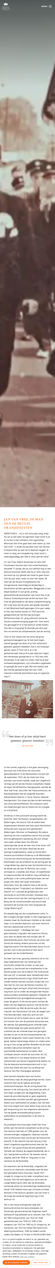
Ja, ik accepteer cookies (16, 1262)
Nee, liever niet (41, 1262)
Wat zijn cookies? (27, 1256)
